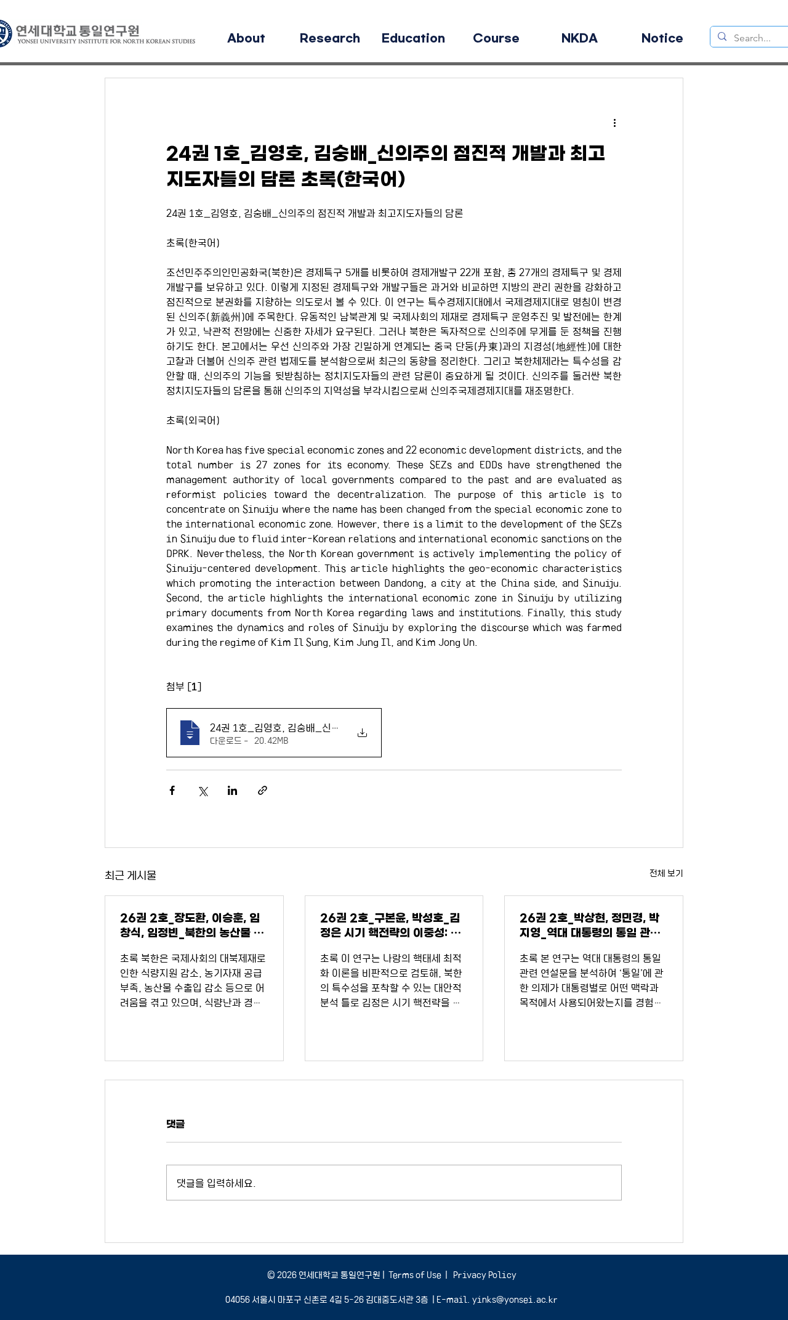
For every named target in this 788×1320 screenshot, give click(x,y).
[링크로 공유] (262, 790)
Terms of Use (414, 1274)
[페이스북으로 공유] (172, 790)
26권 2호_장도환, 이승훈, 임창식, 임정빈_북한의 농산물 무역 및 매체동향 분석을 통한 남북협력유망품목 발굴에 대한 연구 (192, 925)
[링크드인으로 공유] (232, 790)
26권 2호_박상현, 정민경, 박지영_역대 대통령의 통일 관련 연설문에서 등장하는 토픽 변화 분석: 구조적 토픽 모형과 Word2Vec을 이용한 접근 (592, 925)
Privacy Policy (484, 1274)
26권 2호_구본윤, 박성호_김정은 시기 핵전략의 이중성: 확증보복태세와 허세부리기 (390, 925)
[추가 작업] (614, 122)
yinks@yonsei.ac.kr (515, 1299)
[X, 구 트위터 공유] (202, 790)
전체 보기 (666, 872)
